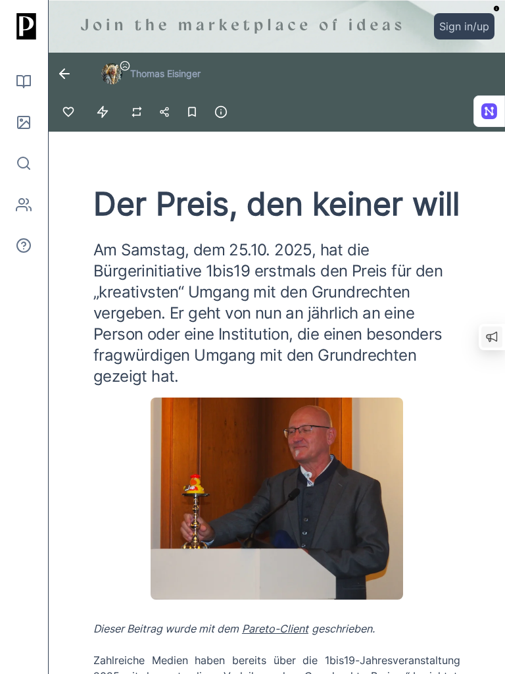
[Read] (24, 81)
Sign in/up (464, 26)
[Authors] (24, 205)
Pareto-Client (275, 628)
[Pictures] (24, 122)
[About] (24, 245)
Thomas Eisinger (165, 73)
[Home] (23, 26)
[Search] (24, 163)
